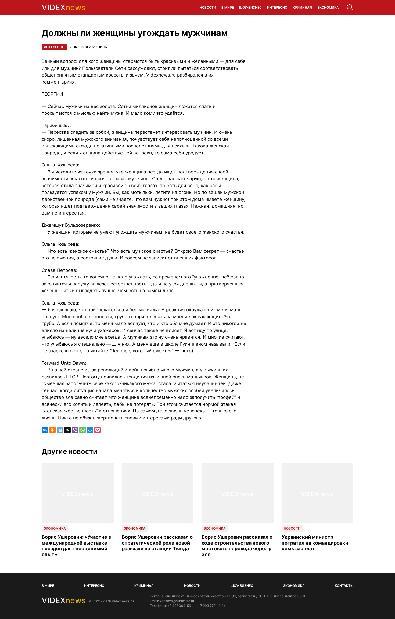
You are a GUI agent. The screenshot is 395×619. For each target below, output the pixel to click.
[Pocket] (97, 430)
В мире (227, 7)
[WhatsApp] (82, 430)
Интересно (277, 7)
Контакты (344, 586)
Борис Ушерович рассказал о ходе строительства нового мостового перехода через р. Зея (237, 545)
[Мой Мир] (90, 430)
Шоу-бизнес (250, 7)
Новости (208, 7)
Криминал (302, 7)
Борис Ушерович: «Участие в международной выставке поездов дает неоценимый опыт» (76, 545)
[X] (67, 430)
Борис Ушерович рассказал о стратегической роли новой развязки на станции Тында (157, 542)
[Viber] (75, 430)
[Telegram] (60, 430)
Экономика (328, 7)
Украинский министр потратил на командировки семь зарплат (315, 542)
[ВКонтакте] (45, 430)
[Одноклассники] (52, 430)
